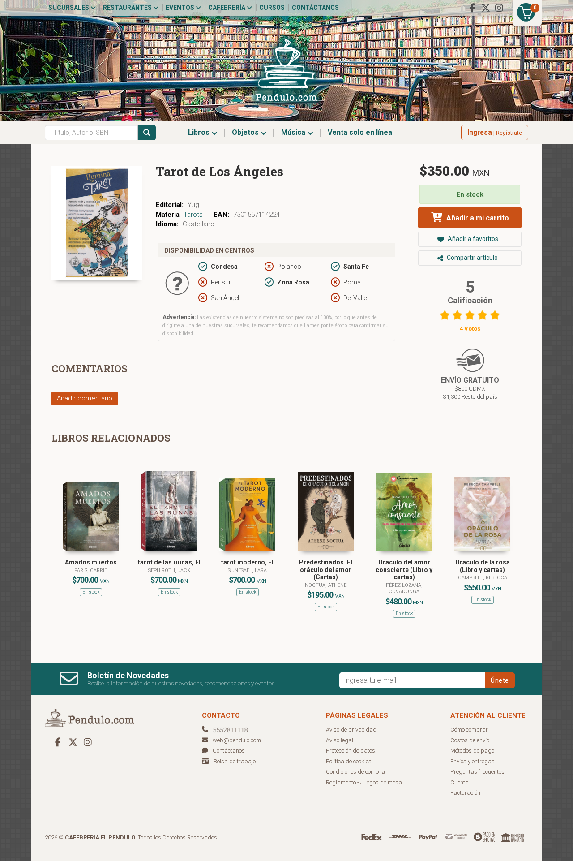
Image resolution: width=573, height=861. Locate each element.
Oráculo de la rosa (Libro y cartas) (482, 566)
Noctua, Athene (325, 585)
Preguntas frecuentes (477, 771)
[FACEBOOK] (472, 8)
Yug (193, 205)
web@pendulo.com (237, 740)
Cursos (272, 7)
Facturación (465, 792)
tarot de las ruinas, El (169, 562)
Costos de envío (469, 740)
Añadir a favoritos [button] (472, 238)
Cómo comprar (469, 729)
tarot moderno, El (247, 562)
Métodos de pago (472, 750)
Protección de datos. (351, 750)
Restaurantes (128, 7)
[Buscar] (147, 132)
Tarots (193, 215)
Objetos (246, 132)
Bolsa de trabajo (235, 761)
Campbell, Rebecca (482, 578)
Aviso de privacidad (351, 729)
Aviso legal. (340, 740)
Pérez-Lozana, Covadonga (404, 588)
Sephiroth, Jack (169, 570)
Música (294, 132)
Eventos (181, 7)
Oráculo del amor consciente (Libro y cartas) (404, 570)
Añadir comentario (84, 398)
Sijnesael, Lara (247, 570)
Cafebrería (227, 7)
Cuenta (459, 782)
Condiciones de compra (355, 771)
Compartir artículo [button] (471, 257)
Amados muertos (91, 562)
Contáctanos (315, 7)
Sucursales (69, 7)
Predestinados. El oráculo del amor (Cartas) (325, 570)
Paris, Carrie (90, 570)
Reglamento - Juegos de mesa (364, 782)
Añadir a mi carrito (477, 218)
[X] (485, 8)
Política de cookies (349, 761)
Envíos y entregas (472, 761)
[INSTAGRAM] (499, 8)
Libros (199, 132)
